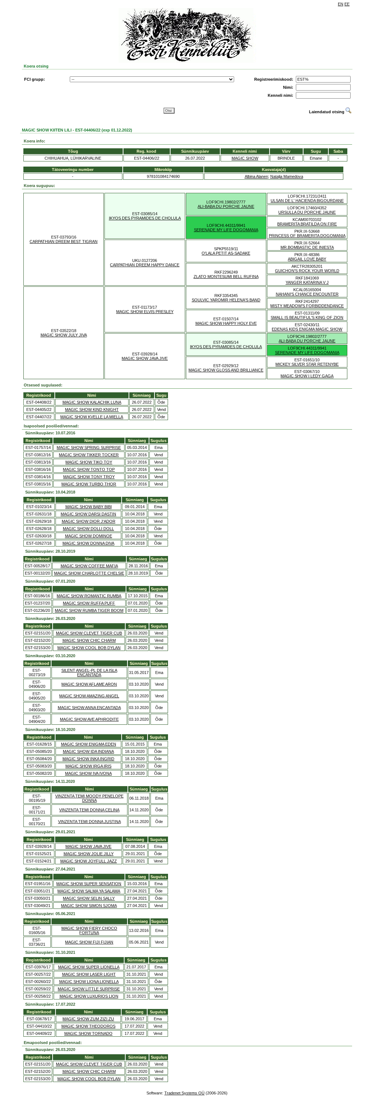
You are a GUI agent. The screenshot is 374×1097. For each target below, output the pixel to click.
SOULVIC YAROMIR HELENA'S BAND (226, 300)
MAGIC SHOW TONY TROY (89, 477)
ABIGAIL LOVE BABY (307, 259)
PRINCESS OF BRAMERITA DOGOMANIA (307, 235)
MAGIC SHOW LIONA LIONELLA (89, 981)
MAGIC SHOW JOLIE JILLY (89, 854)
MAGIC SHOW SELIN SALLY (89, 898)
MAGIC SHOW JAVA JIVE (145, 358)
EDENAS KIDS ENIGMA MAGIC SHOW (307, 329)
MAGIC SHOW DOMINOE (88, 536)
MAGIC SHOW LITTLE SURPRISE (89, 989)
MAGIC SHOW (245, 158)
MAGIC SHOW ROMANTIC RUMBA (89, 596)
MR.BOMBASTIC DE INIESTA (307, 247)
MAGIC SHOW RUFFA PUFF (89, 603)
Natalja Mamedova (286, 176)
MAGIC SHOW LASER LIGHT (89, 974)
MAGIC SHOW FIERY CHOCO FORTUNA (89, 930)
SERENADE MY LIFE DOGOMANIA (226, 230)
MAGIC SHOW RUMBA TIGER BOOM (89, 610)
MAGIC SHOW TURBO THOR (88, 484)
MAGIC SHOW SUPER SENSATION (88, 883)
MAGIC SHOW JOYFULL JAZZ (88, 861)
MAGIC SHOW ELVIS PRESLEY (144, 311)
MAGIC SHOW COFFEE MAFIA (89, 566)
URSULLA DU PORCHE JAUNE (307, 212)
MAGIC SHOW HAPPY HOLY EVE (226, 323)
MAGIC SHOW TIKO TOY (88, 462)
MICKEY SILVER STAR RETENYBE (307, 364)
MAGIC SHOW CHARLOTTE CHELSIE (89, 573)
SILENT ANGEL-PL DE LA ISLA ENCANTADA (89, 672)
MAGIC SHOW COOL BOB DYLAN (89, 647)
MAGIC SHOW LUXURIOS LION (89, 996)
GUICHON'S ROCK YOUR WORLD (307, 270)
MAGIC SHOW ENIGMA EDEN (88, 744)
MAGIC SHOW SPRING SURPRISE (89, 447)
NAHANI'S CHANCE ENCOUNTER (307, 294)
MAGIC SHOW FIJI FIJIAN (89, 942)
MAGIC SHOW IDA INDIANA (88, 751)
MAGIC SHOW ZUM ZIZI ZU (88, 1019)
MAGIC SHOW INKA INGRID (88, 759)
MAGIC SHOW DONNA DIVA (88, 543)
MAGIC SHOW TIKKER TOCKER (89, 455)
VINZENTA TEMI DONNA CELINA (89, 810)
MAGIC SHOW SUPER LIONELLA (88, 967)
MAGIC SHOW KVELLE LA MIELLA (91, 417)
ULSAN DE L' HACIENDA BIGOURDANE (307, 200)
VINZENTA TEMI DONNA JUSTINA (89, 821)
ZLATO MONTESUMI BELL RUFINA (226, 276)
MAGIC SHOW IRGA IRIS (88, 766)
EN (340, 4)
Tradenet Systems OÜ (184, 1093)
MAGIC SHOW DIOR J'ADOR (88, 521)
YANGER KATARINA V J (307, 282)
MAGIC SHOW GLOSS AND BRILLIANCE (225, 370)
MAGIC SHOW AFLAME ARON (89, 684)
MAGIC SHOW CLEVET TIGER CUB (89, 633)
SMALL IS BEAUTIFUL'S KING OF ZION (307, 317)
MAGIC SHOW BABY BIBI (88, 506)
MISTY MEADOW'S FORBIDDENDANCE (307, 306)
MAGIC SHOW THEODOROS (88, 1026)
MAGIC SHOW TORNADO (88, 1033)
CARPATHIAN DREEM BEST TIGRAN (64, 241)
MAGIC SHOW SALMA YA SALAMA (88, 891)
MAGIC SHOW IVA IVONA (88, 773)
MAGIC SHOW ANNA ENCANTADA (89, 707)
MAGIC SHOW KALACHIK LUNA (91, 402)
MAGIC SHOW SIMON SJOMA (89, 905)
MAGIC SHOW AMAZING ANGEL (89, 696)
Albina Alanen (256, 176)
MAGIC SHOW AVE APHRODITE (89, 719)
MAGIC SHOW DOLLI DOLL (88, 528)
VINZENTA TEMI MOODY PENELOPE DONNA (89, 798)
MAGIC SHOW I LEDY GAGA (306, 376)
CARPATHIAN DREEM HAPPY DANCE (144, 265)
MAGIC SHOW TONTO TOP (89, 469)
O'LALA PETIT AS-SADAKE (226, 253)
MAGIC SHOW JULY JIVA (64, 335)
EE (347, 4)
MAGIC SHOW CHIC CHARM (89, 640)
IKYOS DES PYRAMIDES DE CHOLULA (145, 218)
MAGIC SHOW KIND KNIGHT (92, 409)
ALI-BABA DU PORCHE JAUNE (226, 206)
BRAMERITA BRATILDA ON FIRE (307, 224)
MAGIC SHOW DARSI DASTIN (88, 514)
